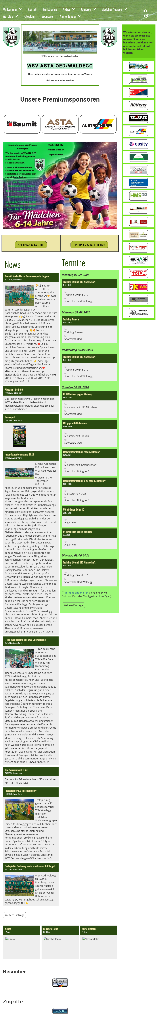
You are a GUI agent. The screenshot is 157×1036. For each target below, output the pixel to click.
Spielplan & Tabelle (31, 244)
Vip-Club (7, 16)
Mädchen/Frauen (111, 9)
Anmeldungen (68, 16)
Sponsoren (48, 16)
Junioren (86, 9)
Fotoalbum (29, 16)
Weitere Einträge (14, 915)
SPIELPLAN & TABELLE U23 (89, 244)
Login (146, 15)
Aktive (66, 9)
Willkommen (9, 9)
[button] (89, 292)
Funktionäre (50, 9)
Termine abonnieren (76, 592)
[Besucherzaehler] (60, 986)
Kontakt (32, 9)
